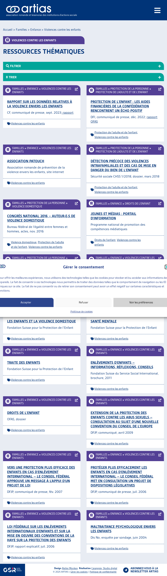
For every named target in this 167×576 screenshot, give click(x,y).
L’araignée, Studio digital (104, 568)
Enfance (35, 30)
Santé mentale (103, 321)
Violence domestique (27, 206)
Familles (21, 30)
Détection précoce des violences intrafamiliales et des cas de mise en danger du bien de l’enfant (123, 165)
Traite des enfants (23, 362)
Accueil (7, 30)
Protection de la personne (129, 88)
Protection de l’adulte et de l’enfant (122, 92)
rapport (68, 112)
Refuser (83, 302)
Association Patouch (25, 161)
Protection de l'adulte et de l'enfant (115, 132)
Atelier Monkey (70, 568)
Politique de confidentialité (103, 571)
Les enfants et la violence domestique (41, 321)
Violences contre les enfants (28, 123)
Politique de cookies (81, 311)
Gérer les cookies (79, 571)
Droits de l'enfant (104, 240)
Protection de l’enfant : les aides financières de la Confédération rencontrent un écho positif (120, 106)
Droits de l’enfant (138, 203)
